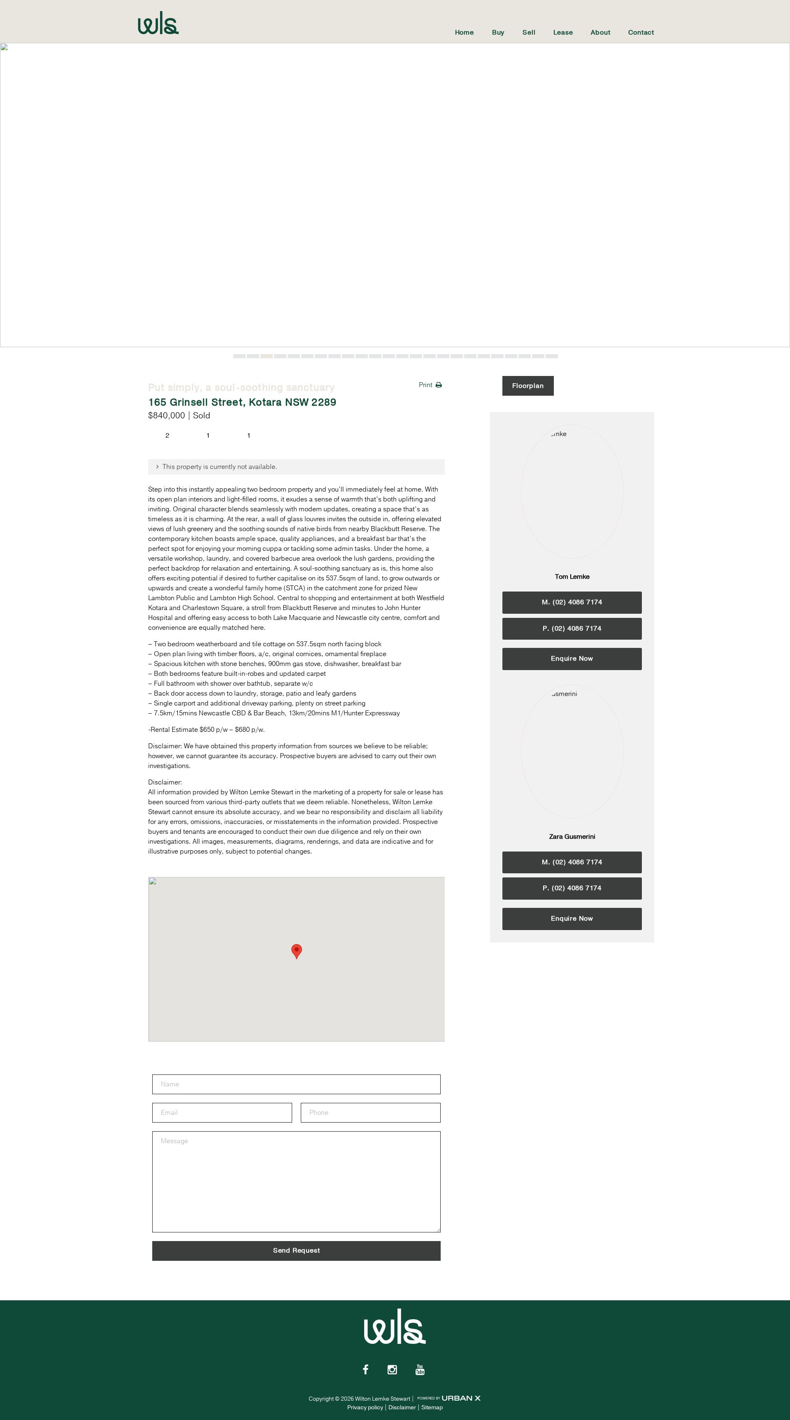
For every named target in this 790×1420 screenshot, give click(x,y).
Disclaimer (402, 1407)
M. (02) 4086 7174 (572, 602)
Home (464, 32)
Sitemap (432, 1407)
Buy (498, 32)
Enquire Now (572, 658)
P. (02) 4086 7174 (572, 628)
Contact (641, 32)
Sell (529, 32)
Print (425, 385)
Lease (563, 32)
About (600, 32)
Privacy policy (365, 1407)
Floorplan (528, 385)
